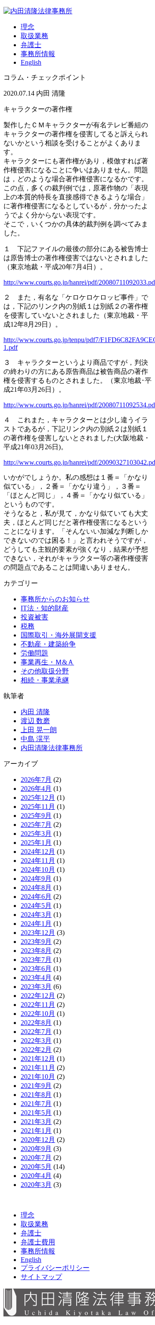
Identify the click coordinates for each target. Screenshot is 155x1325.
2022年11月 (38, 1004)
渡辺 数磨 (35, 720)
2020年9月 (36, 1148)
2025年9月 (36, 815)
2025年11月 (38, 806)
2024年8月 (36, 887)
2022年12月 (38, 995)
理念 (27, 26)
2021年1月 (36, 1130)
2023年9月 (36, 941)
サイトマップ (41, 1276)
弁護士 (31, 44)
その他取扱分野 (45, 671)
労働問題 (34, 653)
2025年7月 (36, 824)
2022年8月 (36, 1022)
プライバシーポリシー (55, 1267)
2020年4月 (36, 1175)
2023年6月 (36, 968)
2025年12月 (38, 797)
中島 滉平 (35, 738)
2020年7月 (36, 1157)
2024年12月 (38, 851)
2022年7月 (36, 1031)
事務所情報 (38, 53)
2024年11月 (38, 860)
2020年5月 (36, 1166)
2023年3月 (36, 986)
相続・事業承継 (45, 680)
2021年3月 (36, 1121)
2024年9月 (36, 878)
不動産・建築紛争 (48, 644)
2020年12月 (38, 1139)
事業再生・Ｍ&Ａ (47, 662)
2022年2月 (36, 1049)
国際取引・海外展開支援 (58, 635)
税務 (27, 626)
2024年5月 (36, 905)
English (31, 62)
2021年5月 (36, 1112)
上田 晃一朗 (39, 729)
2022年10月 (38, 1013)
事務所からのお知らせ (55, 599)
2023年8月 (36, 950)
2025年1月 (36, 842)
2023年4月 (36, 977)
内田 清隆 (35, 711)
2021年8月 (36, 1094)
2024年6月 (36, 896)
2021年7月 (36, 1103)
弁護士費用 (38, 1242)
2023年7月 (36, 959)
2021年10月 (38, 1076)
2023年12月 (38, 932)
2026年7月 (36, 779)
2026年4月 (36, 788)
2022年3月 (36, 1040)
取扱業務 (34, 35)
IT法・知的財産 (44, 608)
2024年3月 (36, 914)
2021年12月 (38, 1058)
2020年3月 (36, 1184)
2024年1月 (36, 923)
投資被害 (34, 617)
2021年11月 (38, 1067)
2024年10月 (38, 869)
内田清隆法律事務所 (52, 747)
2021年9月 (36, 1085)
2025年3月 (36, 833)
